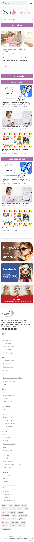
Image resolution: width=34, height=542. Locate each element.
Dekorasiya (5, 414)
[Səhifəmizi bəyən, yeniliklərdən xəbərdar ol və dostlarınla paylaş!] (25, 12)
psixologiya (15, 522)
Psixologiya (6, 475)
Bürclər (4, 375)
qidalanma (22, 519)
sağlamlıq (6, 515)
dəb (20, 508)
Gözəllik (4, 334)
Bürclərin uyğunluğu (9, 381)
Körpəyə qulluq (7, 467)
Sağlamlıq (16, 153)
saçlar (14, 515)
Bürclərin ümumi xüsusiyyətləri (12, 378)
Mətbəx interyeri (8, 417)
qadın (17, 505)
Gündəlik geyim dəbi (9, 360)
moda (5, 505)
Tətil (4, 488)
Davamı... (7, 66)
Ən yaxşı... (6, 478)
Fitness (5, 398)
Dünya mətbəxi (7, 450)
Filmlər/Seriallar (7, 494)
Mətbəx (4, 431)
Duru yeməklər (7, 437)
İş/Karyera (6, 491)
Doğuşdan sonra (8, 461)
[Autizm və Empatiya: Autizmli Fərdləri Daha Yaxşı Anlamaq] (17, 140)
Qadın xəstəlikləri (8, 401)
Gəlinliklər (6, 370)
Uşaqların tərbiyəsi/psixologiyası (12, 464)
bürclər (5, 525)
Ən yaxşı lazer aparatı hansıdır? (15, 126)
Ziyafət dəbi (6, 364)
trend (24, 505)
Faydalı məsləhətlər (9, 500)
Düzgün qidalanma (8, 395)
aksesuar (22, 525)
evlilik (26, 508)
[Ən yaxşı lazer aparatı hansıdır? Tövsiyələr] (17, 118)
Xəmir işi (5, 441)
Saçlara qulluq (7, 343)
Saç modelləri (7, 349)
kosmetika (6, 519)
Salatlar (5, 434)
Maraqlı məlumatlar (9, 485)
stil (11, 505)
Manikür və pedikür (8, 346)
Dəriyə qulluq (17, 129)
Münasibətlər (6, 406)
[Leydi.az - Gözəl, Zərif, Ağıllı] (8, 12)
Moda (4, 357)
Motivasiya (6, 481)
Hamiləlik (5, 458)
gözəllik (5, 522)
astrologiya (12, 512)
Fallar (4, 384)
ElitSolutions (10, 538)
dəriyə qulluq (23, 515)
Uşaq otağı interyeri (9, 423)
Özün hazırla (6, 497)
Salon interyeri (7, 420)
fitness (21, 512)
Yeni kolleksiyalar (8, 367)
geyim (5, 508)
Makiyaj (5, 337)
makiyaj (12, 508)
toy (4, 512)
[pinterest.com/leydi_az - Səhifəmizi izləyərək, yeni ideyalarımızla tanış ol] (17, 293)
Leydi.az (11, 536)
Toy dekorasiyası (8, 426)
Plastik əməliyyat (8, 353)
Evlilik (4, 409)
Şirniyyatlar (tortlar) (9, 444)
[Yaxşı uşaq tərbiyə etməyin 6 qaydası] (17, 39)
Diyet (4, 392)
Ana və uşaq (17, 54)
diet (14, 519)
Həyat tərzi (5, 472)
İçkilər (4, 447)
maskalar (13, 525)
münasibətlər (6, 529)
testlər (23, 522)
